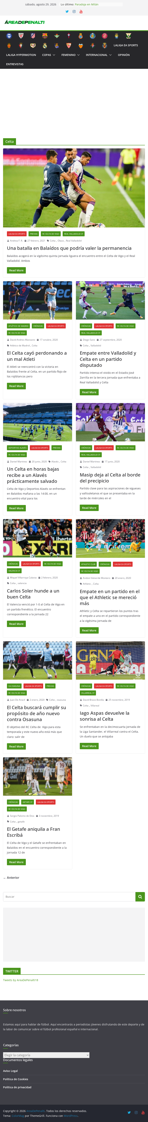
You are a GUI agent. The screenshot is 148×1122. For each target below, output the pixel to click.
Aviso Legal (10, 1071)
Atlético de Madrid (18, 326)
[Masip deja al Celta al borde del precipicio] (110, 422)
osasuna (61, 699)
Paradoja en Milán (86, 4)
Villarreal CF (87, 693)
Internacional (97, 55)
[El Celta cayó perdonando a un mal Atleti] (37, 300)
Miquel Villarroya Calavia (23, 577)
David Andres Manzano (22, 339)
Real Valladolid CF (73, 233)
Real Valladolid (74, 240)
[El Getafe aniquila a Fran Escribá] (37, 776)
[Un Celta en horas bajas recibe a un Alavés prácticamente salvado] (37, 422)
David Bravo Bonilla (93, 699)
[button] (53, 55)
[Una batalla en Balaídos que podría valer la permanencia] (74, 187)
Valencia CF (14, 570)
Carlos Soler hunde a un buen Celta (33, 594)
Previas (33, 233)
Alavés (55, 461)
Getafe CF (27, 802)
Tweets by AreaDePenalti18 (20, 980)
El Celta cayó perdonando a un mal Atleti (37, 356)
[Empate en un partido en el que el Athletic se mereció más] (110, 538)
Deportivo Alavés (17, 447)
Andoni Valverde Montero (96, 578)
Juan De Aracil (17, 699)
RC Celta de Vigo (50, 233)
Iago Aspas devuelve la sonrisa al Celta (105, 716)
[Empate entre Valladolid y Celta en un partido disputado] (110, 300)
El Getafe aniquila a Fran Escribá (33, 832)
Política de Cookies (15, 1079)
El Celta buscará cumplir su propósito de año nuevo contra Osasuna (36, 713)
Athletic (87, 583)
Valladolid (96, 345)
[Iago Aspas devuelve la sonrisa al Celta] (110, 660)
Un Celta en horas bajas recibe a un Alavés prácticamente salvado (33, 475)
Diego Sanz (89, 339)
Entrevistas (15, 64)
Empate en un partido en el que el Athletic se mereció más (110, 597)
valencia (22, 583)
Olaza (61, 240)
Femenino (68, 55)
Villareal (95, 705)
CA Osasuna (14, 686)
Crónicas (38, 326)
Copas (46, 55)
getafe (21, 821)
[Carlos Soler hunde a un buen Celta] (37, 538)
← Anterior (11, 877)
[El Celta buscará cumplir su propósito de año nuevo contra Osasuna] (37, 660)
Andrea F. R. (16, 240)
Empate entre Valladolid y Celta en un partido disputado (108, 359)
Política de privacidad (17, 1087)
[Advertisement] (74, 109)
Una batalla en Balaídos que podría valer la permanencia (69, 248)
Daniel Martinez (18, 461)
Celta (53, 240)
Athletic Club (88, 564)
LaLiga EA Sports (126, 45)
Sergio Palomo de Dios (22, 815)
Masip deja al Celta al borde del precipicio (110, 477)
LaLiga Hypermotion (21, 55)
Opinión (124, 55)
